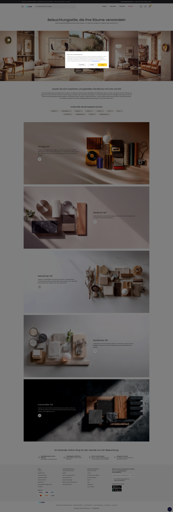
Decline (92, 64)
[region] (87, 59)
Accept (102, 64)
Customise (81, 64)
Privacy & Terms (95, 61)
